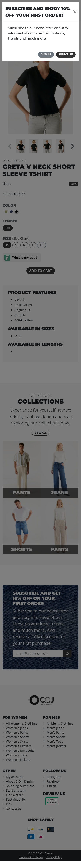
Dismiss (46, 54)
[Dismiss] (74, 11)
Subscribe (66, 54)
